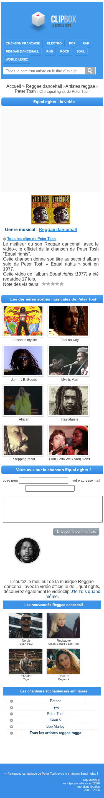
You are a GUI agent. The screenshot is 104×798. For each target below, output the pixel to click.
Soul (81, 51)
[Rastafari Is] (68, 413)
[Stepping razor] (23, 453)
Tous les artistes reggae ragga (55, 733)
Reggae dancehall (22, 51)
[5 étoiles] (61, 284)
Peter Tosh (26, 91)
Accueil (13, 86)
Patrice (55, 701)
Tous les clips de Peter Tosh (31, 239)
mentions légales (88, 786)
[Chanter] (25, 673)
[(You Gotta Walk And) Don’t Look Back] (68, 453)
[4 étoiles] (57, 284)
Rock (64, 51)
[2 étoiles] (48, 284)
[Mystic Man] (68, 373)
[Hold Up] (63, 673)
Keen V (56, 720)
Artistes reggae (80, 86)
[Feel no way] (68, 334)
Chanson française (23, 43)
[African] (23, 413)
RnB (49, 51)
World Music (17, 59)
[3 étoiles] (52, 284)
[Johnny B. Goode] (23, 373)
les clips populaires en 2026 (81, 783)
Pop (72, 43)
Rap (86, 43)
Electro (54, 43)
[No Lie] (25, 637)
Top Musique (91, 780)
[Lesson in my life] (23, 334)
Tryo (55, 707)
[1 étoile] (44, 284)
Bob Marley (55, 726)
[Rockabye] (63, 637)
